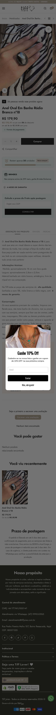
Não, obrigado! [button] (28, 385)
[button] (47, 328)
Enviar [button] (28, 378)
